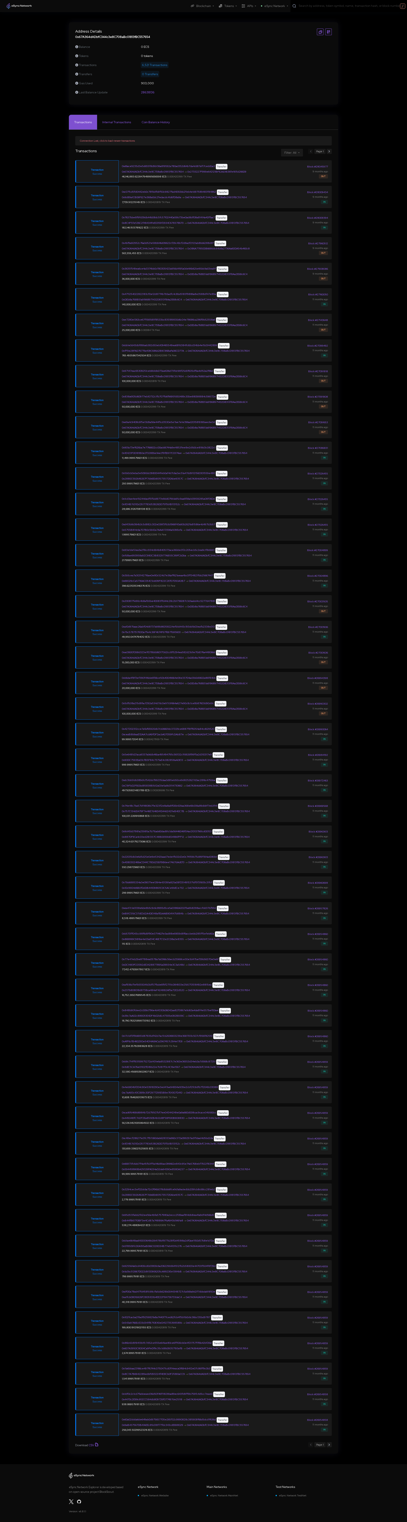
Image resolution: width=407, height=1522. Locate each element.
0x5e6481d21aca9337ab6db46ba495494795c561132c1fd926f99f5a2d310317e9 (167, 754)
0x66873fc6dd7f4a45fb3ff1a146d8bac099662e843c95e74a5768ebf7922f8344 (168, 1163)
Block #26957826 (318, 908)
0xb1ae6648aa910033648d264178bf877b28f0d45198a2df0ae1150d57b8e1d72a (168, 1240)
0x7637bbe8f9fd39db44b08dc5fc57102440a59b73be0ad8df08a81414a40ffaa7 (168, 217)
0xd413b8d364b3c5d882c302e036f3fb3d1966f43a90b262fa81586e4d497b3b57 (168, 524)
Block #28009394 (317, 218)
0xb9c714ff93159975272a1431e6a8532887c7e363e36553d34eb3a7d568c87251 (168, 1061)
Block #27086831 (318, 448)
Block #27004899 (317, 550)
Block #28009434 (317, 192)
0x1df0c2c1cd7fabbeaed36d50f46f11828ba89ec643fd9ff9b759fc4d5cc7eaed (167, 1394)
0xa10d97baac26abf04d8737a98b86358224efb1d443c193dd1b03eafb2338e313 (168, 626)
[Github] (79, 1501)
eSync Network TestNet (292, 1495)
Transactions (83, 122)
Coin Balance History (156, 122)
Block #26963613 (318, 831)
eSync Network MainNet (224, 1495)
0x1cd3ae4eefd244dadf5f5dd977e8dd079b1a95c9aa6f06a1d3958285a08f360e (168, 498)
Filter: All (290, 153)
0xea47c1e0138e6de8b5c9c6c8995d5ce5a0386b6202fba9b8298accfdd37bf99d (169, 908)
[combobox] (352, 5)
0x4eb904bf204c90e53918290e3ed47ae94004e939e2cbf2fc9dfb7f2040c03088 (170, 1087)
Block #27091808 (318, 396)
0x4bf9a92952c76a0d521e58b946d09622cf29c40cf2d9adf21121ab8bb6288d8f (168, 243)
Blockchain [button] (203, 6)
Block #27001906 (318, 627)
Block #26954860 (318, 934)
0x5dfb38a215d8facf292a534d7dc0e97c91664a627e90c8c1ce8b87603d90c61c (168, 703)
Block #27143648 (318, 320)
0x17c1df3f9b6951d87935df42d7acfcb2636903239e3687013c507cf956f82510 (167, 1036)
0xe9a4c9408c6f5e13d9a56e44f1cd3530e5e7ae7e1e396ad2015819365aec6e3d (168, 422)
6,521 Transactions (154, 65)
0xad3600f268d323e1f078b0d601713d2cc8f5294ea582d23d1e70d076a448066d (168, 652)
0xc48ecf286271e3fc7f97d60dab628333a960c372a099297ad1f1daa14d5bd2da (167, 1138)
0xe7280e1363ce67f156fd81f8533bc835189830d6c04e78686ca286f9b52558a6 (168, 319)
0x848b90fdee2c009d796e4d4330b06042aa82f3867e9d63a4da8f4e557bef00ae (170, 1010)
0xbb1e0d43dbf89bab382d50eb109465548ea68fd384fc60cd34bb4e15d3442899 (169, 345)
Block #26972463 (318, 780)
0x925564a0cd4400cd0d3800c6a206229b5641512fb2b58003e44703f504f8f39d (169, 1266)
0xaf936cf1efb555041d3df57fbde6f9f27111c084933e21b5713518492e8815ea (167, 984)
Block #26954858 (317, 1394)
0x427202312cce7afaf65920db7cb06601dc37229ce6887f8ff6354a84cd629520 (168, 729)
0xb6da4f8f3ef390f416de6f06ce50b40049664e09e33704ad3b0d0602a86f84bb (169, 678)
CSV (91, 1445)
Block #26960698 (318, 883)
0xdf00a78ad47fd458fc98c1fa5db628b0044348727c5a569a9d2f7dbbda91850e (168, 1291)
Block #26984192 (318, 755)
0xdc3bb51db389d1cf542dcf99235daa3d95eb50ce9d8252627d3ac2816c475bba (168, 780)
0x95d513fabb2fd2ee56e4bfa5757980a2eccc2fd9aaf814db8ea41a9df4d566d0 (168, 1215)
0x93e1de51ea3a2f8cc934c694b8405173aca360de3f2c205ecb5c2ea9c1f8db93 (168, 550)
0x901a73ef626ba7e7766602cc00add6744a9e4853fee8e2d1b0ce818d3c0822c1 (168, 447)
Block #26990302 (318, 703)
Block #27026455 (318, 473)
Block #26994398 (317, 678)
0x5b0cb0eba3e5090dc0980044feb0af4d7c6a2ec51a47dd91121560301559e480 (168, 473)
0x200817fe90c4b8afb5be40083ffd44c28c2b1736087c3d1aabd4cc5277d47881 (168, 601)
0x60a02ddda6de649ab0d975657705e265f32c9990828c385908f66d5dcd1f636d (169, 1419)
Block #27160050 (318, 294)
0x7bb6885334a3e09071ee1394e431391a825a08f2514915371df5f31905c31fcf (167, 882)
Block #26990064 (318, 729)
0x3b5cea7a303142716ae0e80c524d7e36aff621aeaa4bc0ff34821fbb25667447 (167, 575)
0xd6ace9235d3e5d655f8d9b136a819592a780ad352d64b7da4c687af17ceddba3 (168, 166)
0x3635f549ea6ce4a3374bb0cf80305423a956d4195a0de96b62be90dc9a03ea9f (169, 268)
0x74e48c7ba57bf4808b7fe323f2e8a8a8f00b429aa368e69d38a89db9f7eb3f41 (169, 805)
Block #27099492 (317, 345)
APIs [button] (250, 6)
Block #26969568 (318, 806)
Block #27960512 (318, 243)
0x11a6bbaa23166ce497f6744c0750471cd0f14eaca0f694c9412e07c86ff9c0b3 (166, 1368)
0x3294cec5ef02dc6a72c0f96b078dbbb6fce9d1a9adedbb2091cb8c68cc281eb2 (168, 1189)
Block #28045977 (317, 166)
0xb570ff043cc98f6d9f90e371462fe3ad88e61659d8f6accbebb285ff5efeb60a (168, 933)
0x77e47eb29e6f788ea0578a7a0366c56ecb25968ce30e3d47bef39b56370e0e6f (170, 959)
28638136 (148, 92)
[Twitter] (71, 1501)
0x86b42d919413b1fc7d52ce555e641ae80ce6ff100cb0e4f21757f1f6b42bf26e (167, 1343)
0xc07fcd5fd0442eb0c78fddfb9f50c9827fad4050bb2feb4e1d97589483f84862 (169, 192)
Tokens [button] (229, 6)
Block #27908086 (317, 269)
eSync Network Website (155, 1495)
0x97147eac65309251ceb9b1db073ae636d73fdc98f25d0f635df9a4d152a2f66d (167, 371)
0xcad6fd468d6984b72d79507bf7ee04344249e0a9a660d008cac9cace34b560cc (169, 1112)
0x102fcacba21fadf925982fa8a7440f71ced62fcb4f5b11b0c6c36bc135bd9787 (166, 1317)
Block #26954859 (317, 1062)
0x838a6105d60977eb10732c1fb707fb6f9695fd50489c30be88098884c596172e (169, 396)
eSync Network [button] (274, 6)
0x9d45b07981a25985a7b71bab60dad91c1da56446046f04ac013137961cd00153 (167, 831)
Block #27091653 (318, 422)
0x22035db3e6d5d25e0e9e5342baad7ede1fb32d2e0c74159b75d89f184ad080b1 (169, 856)
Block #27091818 (318, 371)
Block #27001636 (318, 652)
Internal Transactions (116, 122)
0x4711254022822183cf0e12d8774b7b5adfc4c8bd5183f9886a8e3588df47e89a (169, 294)
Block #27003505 (317, 601)
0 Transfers (150, 74)
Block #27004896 (317, 576)
